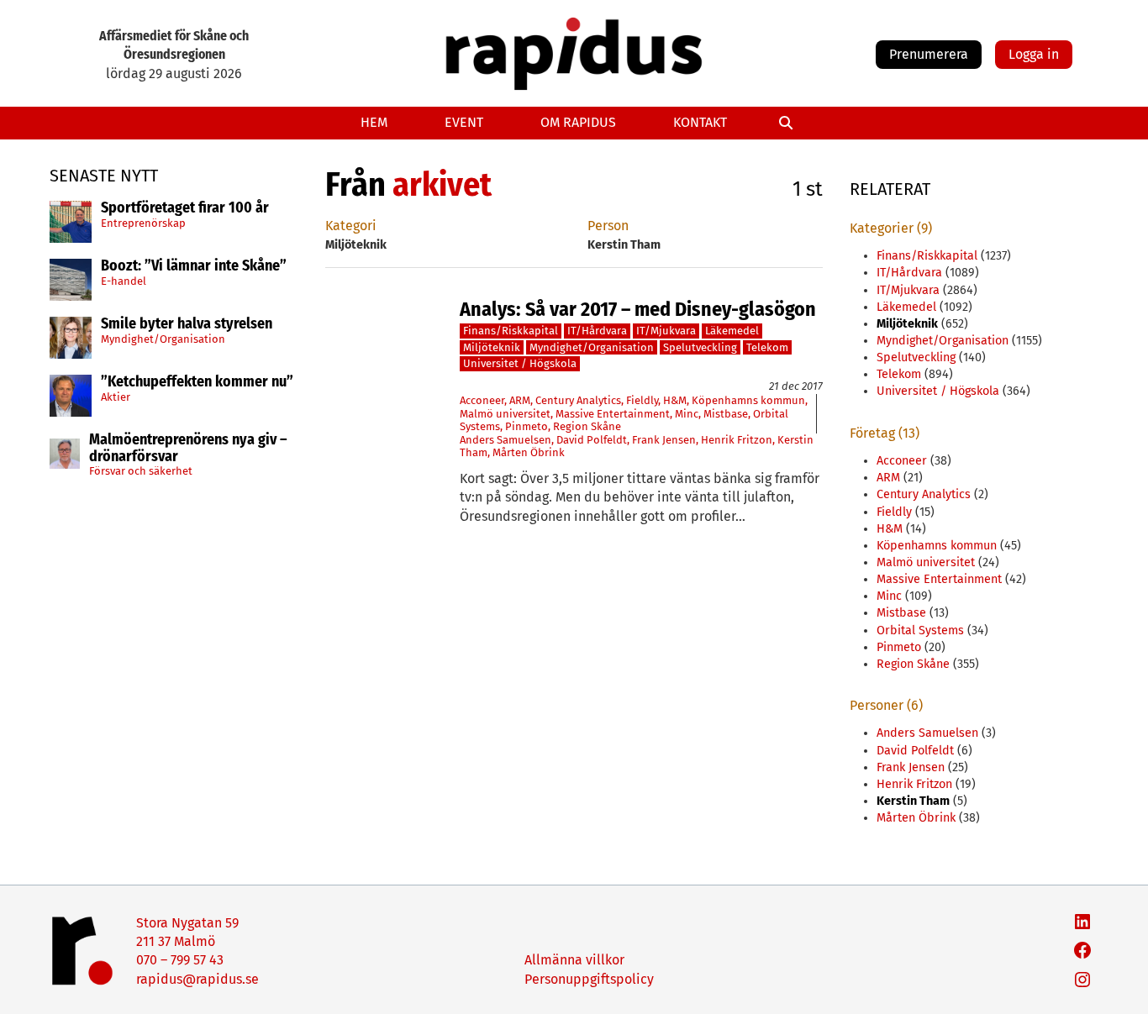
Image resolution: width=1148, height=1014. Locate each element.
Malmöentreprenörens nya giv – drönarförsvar (188, 448)
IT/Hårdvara (597, 330)
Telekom (767, 347)
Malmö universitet (505, 413)
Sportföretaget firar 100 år (185, 208)
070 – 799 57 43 (180, 960)
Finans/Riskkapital (510, 330)
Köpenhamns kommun (748, 400)
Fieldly (642, 400)
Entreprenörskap (143, 222)
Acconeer (482, 400)
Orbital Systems (920, 630)
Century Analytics (578, 400)
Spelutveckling (700, 347)
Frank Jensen (664, 439)
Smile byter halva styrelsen (186, 324)
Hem (374, 122)
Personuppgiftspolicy (589, 979)
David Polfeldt (591, 439)
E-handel (123, 280)
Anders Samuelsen (505, 439)
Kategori (351, 226)
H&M (675, 400)
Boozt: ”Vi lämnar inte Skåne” (194, 266)
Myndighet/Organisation (163, 338)
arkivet (442, 185)
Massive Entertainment (613, 413)
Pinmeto (526, 426)
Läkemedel (732, 330)
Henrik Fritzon (736, 439)
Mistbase (725, 413)
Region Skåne (587, 426)
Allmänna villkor (574, 960)
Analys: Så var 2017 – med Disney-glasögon (638, 309)
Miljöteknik (491, 347)
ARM (519, 400)
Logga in (1033, 54)
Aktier (115, 396)
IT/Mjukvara (666, 330)
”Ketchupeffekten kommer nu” (197, 382)
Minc (686, 413)
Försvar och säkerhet (140, 471)
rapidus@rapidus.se (197, 979)
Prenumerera (928, 54)
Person (608, 226)
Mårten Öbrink (528, 452)
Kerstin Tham (913, 801)
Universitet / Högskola (520, 363)
